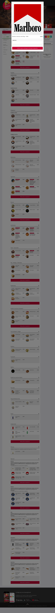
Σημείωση (14, 40)
